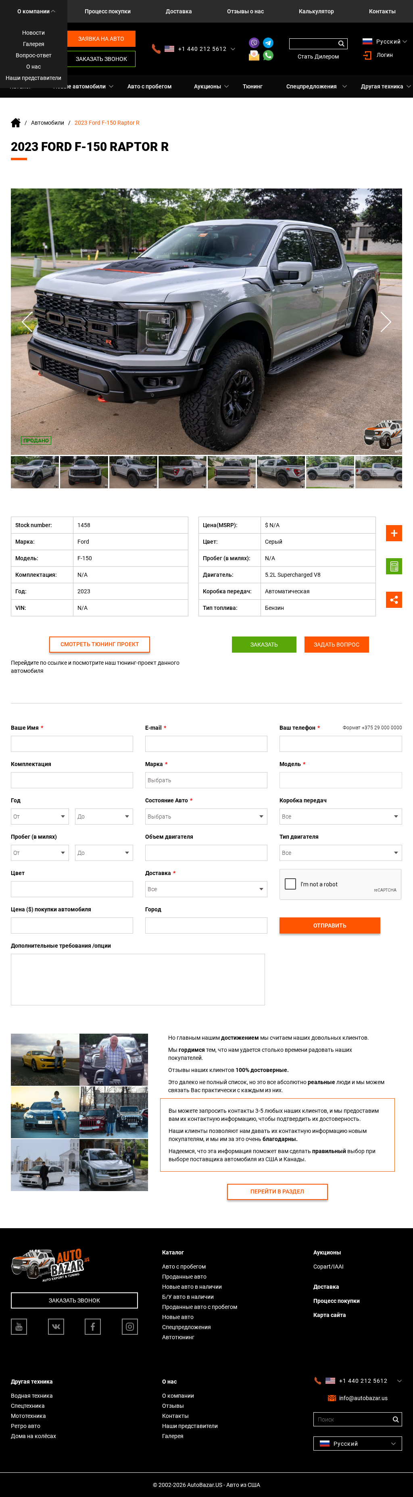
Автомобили (47, 122)
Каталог (173, 1252)
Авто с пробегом (149, 86)
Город (153, 909)
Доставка (179, 11)
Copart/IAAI (328, 1266)
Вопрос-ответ (34, 55)
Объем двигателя (169, 836)
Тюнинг (253, 86)
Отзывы (173, 1406)
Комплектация (31, 764)
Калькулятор (316, 11)
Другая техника (382, 86)
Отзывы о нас (245, 11)
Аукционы (207, 86)
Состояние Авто (168, 800)
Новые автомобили (79, 86)
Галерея (33, 44)
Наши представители (33, 78)
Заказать (264, 644)
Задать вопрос (336, 644)
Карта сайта (329, 1315)
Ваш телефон (341, 727)
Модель (292, 764)
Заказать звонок (101, 59)
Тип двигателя (299, 836)
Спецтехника (28, 1406)
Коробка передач (303, 800)
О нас (33, 66)
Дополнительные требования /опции (61, 945)
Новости (33, 32)
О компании (33, 11)
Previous (27, 322)
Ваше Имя (27, 727)
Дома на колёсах (33, 1436)
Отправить (329, 925)
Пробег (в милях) (34, 836)
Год (16, 800)
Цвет (18, 873)
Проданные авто (184, 1276)
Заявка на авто (101, 39)
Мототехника (28, 1416)
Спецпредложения (311, 86)
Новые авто (178, 1317)
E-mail (155, 727)
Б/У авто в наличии (188, 1297)
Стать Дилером (318, 56)
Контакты (382, 11)
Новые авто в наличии (192, 1286)
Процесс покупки (108, 11)
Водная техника (32, 1395)
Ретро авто (25, 1426)
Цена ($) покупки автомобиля (51, 909)
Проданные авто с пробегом (199, 1307)
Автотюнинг (178, 1337)
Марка (156, 764)
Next (386, 322)
